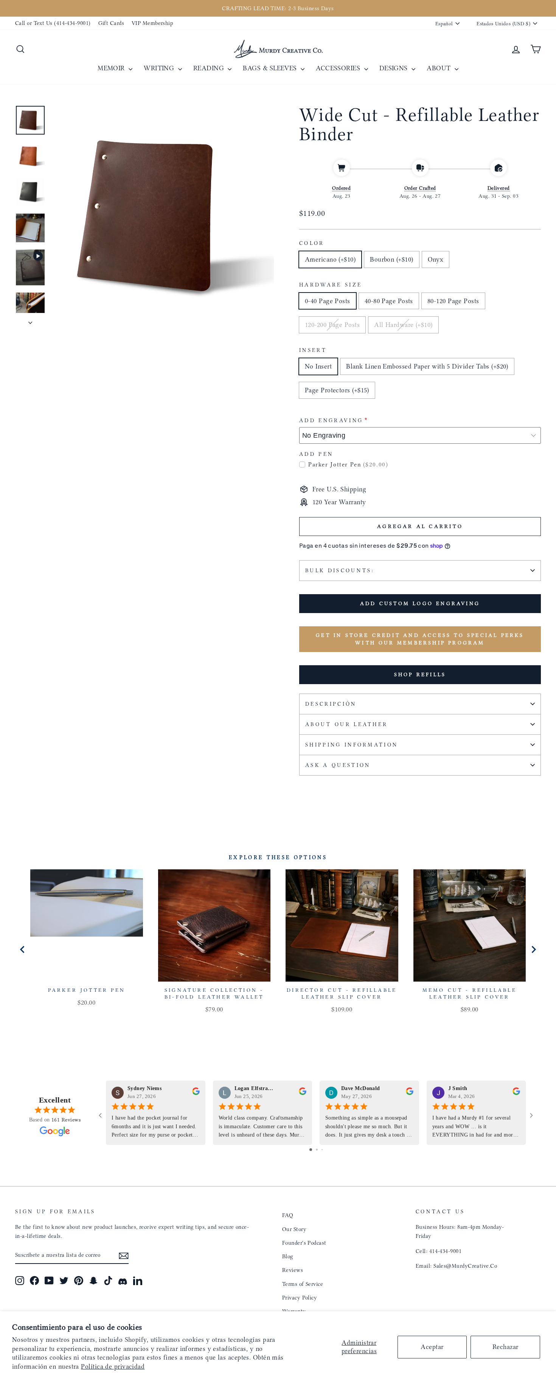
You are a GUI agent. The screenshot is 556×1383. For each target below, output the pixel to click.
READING (209, 68)
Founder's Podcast (304, 1242)
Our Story (294, 1229)
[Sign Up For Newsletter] (124, 1255)
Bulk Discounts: (340, 570)
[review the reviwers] (196, 1093)
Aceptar (432, 1346)
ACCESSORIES (339, 68)
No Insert (318, 366)
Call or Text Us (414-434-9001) (53, 23)
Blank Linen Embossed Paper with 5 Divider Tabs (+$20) (427, 366)
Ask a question (337, 765)
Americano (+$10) (330, 259)
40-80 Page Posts (389, 301)
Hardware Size (330, 285)
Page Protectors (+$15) (337, 390)
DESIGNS (394, 68)
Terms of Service (302, 1284)
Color (312, 243)
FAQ (287, 1215)
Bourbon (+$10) (391, 259)
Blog (287, 1256)
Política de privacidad (112, 1366)
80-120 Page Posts (453, 301)
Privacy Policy (299, 1297)
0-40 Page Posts (327, 301)
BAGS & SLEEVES (271, 68)
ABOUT (440, 68)
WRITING (160, 68)
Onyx (436, 259)
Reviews (292, 1270)
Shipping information (351, 745)
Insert (313, 350)
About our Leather (346, 724)
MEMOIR (112, 68)
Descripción (331, 704)
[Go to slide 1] (310, 1149)
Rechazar (505, 1346)
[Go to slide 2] (317, 1150)
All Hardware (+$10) (403, 324)
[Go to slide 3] (322, 1149)
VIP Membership (152, 23)
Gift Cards (111, 23)
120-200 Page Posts (332, 324)
